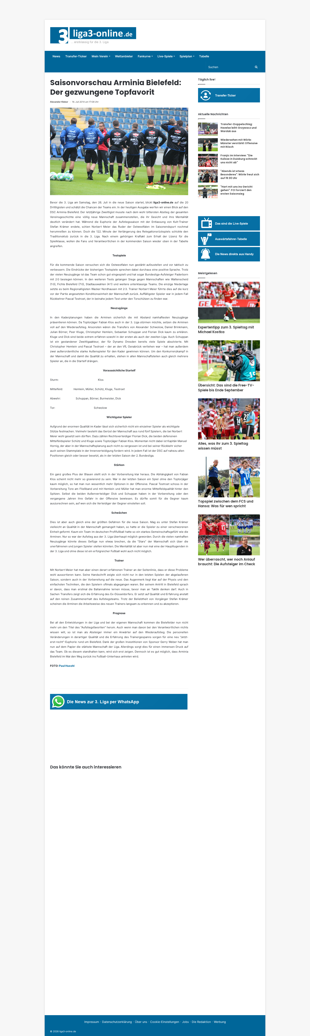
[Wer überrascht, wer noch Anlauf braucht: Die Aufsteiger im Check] (229, 534)
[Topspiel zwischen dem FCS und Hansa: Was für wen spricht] (229, 477)
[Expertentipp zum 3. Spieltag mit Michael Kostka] (229, 302)
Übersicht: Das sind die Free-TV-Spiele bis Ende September (226, 388)
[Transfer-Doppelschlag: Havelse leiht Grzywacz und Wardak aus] (208, 129)
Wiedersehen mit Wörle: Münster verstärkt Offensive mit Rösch (239, 143)
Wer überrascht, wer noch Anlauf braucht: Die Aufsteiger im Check (226, 562)
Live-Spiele (165, 56)
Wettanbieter (124, 56)
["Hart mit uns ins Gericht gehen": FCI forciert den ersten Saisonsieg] (208, 191)
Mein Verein (100, 56)
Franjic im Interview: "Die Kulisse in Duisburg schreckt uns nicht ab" (238, 159)
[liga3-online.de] (93, 35)
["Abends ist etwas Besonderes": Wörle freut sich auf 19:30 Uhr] (208, 176)
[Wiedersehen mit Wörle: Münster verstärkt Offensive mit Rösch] (208, 144)
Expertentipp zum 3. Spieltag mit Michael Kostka (226, 330)
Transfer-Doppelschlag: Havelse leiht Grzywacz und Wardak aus (238, 127)
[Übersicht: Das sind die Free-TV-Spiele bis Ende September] (229, 360)
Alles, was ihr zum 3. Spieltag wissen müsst (223, 446)
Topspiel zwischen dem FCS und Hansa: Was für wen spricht (225, 504)
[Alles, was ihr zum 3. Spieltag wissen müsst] (229, 418)
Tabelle (204, 56)
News (56, 56)
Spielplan (186, 56)
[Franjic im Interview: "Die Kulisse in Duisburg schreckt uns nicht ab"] (208, 160)
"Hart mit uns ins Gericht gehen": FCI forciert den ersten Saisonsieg (236, 190)
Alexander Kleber (59, 101)
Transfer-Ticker (76, 56)
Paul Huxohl (66, 665)
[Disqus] (119, 960)
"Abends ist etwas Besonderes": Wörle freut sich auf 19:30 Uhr (239, 174)
